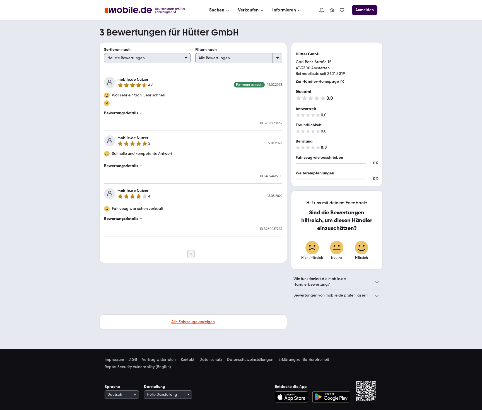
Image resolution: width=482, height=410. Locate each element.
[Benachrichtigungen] (321, 10)
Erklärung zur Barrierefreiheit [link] (303, 359)
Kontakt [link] (187, 359)
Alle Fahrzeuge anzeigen (193, 321)
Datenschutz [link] (210, 359)
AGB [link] (133, 359)
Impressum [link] (114, 359)
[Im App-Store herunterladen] (293, 396)
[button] (193, 113)
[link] (332, 10)
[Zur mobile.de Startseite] (150, 10)
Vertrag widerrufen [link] (159, 359)
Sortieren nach (117, 49)
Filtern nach (206, 49)
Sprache (112, 386)
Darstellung (154, 386)
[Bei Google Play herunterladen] (331, 396)
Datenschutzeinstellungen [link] (250, 359)
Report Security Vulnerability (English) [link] (138, 367)
